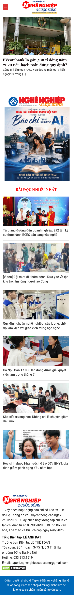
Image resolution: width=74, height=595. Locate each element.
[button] (5, 7)
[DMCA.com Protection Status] (14, 568)
